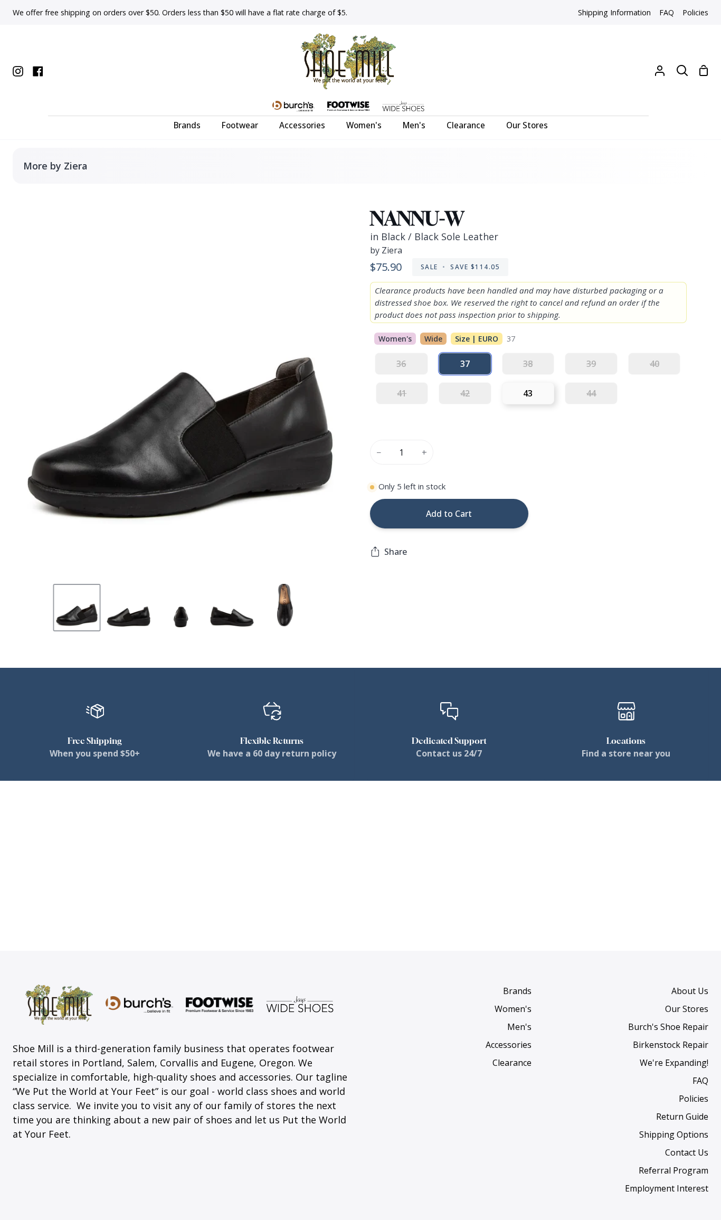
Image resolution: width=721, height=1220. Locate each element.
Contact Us (686, 1152)
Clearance (512, 1062)
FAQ (700, 1080)
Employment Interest (666, 1188)
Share (395, 551)
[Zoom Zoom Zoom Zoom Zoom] (180, 386)
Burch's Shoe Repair (668, 1027)
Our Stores (686, 1009)
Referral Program (673, 1170)
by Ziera (386, 250)
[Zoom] (33, 559)
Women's (513, 1009)
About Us (689, 991)
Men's (519, 1027)
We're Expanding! (674, 1062)
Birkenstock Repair (670, 1045)
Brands (517, 991)
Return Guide (682, 1116)
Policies (693, 1098)
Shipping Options (673, 1134)
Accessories (509, 1045)
